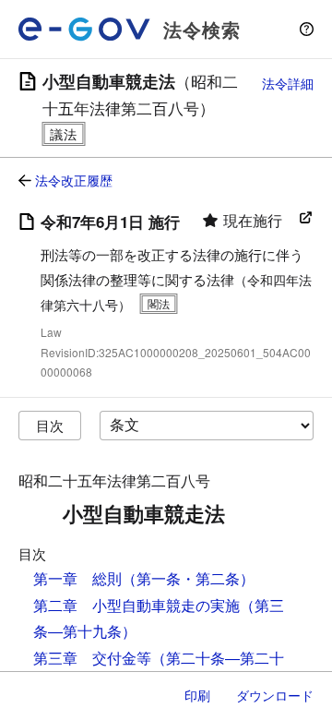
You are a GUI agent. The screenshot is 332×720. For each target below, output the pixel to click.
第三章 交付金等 (92, 657)
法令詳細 (288, 83)
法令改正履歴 (74, 180)
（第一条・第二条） (188, 578)
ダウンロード (275, 695)
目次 (50, 425)
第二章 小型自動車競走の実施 (136, 605)
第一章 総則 (77, 578)
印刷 (197, 695)
